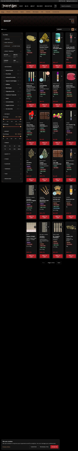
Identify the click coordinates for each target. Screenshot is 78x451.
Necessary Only (44, 447)
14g (10, 149)
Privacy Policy (6, 447)
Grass (41, 83)
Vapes (22, 12)
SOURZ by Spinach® (55, 123)
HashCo (29, 45)
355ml (19, 149)
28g (15, 149)
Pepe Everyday (43, 45)
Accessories (56, 12)
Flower (8, 12)
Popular (7, 46)
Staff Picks (16, 46)
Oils (42, 12)
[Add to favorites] (35, 38)
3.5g (19, 146)
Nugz (28, 234)
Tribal (68, 122)
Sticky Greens (30, 83)
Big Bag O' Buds (31, 197)
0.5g (5, 146)
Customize (34, 447)
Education (48, 6)
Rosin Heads (69, 83)
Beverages (36, 12)
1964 (28, 160)
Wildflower (56, 45)
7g (5, 149)
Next (59, 262)
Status (28, 122)
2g (14, 146)
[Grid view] (72, 29)
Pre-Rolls (15, 12)
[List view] (75, 29)
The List (55, 6)
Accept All (54, 447)
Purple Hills (56, 83)
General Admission (42, 198)
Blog (26, 6)
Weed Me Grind (57, 197)
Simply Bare (56, 234)
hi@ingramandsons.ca (71, 1)
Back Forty (43, 160)
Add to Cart (31, 66)
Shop (21, 6)
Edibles (28, 12)
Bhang (41, 122)
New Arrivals (9, 42)
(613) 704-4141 (62, 1)
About (32, 6)
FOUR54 (68, 197)
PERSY (67, 45)
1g (9, 146)
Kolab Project (70, 160)
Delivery (40, 6)
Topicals (48, 12)
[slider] (4, 119)
